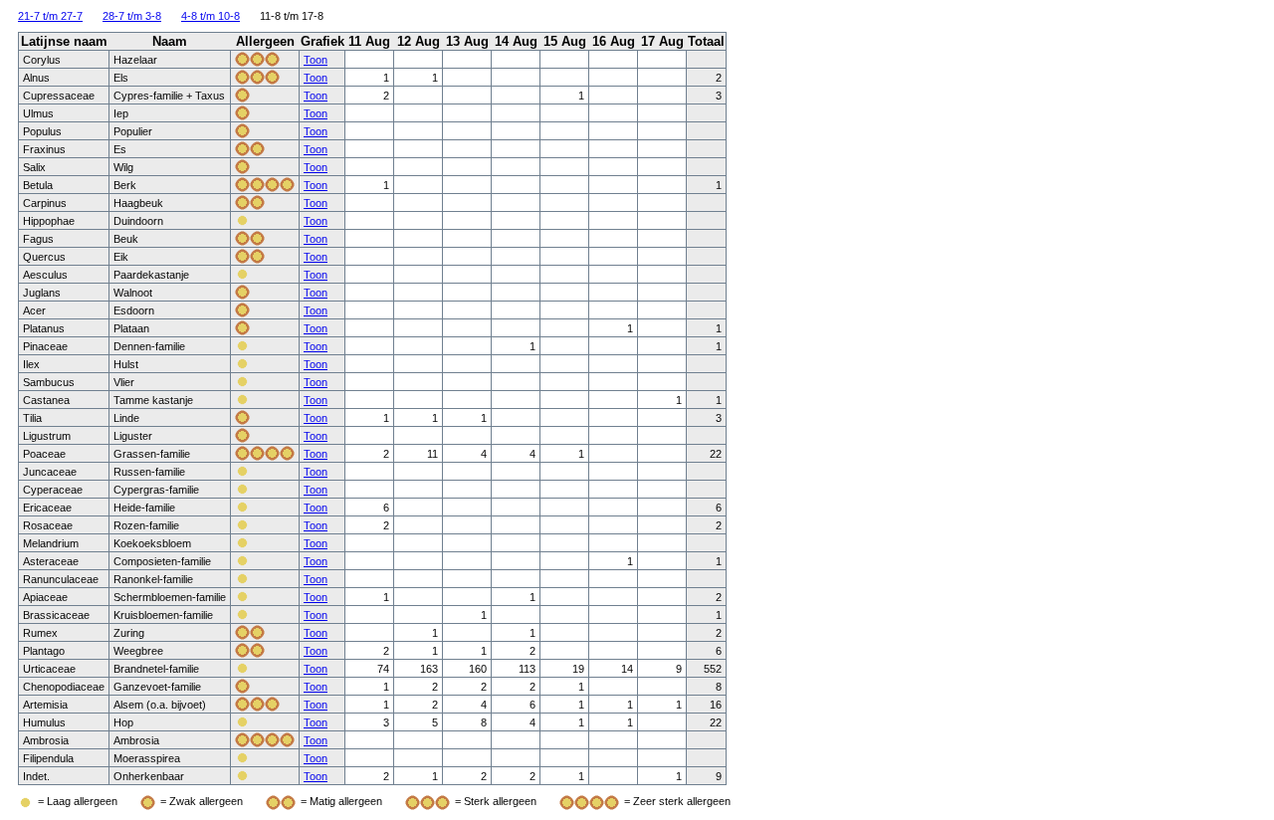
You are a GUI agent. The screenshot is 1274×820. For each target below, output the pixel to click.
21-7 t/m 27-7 (50, 16)
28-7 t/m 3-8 (132, 16)
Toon (315, 60)
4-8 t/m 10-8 (210, 16)
